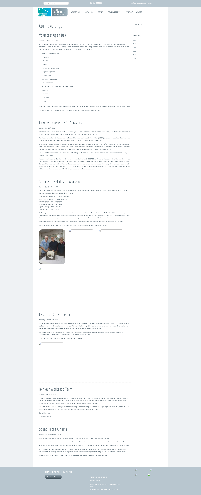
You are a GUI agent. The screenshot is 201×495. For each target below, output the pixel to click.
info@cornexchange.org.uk (140, 3)
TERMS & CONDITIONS (98, 477)
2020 (134, 54)
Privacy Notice (95, 481)
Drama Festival (114, 12)
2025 (134, 43)
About (100, 12)
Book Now (89, 12)
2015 (134, 58)
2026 (134, 40)
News (134, 29)
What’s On (75, 12)
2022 (134, 51)
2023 (134, 47)
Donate (139, 12)
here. (88, 334)
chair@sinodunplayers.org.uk (97, 225)
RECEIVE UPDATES (52, 477)
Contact (129, 12)
